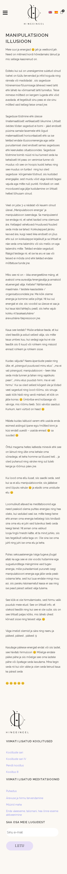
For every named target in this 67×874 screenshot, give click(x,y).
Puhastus (11, 791)
